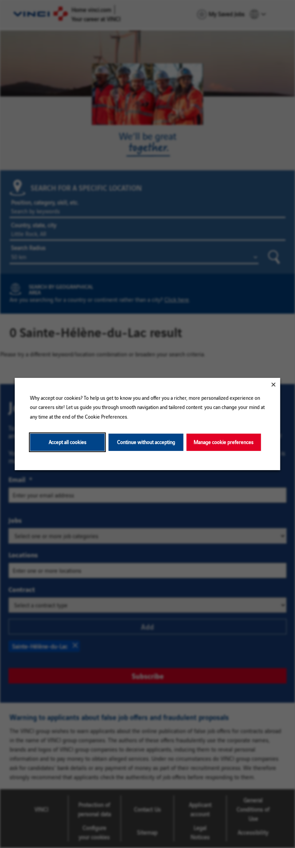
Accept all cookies (67, 442)
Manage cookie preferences (224, 442)
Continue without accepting (146, 442)
